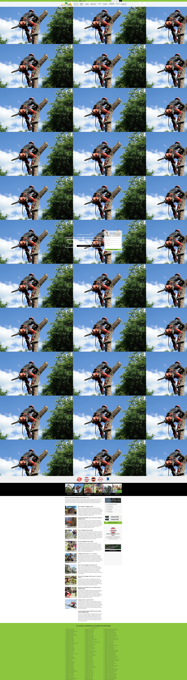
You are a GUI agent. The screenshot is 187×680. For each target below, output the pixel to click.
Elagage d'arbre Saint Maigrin (109, 644)
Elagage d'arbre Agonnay (70, 629)
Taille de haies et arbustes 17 (123, 4)
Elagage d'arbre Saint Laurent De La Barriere (112, 638)
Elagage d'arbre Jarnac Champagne (91, 651)
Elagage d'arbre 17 (76, 4)
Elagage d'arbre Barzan (70, 667)
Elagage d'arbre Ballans (70, 664)
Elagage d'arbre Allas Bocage (70, 633)
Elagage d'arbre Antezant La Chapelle (72, 643)
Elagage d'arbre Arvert (69, 652)
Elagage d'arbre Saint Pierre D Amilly (110, 673)
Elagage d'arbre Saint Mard (109, 646)
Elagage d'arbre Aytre (69, 660)
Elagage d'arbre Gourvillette (89, 637)
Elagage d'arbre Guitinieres (89, 645)
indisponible (68, 1)
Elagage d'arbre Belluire (70, 673)
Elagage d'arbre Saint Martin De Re (110, 658)
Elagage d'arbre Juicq (88, 658)
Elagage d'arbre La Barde (70, 666)
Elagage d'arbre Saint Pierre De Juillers (111, 674)
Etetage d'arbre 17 (87, 4)
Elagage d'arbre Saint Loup (109, 643)
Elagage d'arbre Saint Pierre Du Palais (110, 678)
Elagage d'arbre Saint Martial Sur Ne (110, 652)
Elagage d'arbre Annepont (70, 640)
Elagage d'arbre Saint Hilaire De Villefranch (111, 629)
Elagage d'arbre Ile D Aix (70, 632)
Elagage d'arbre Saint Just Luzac (110, 637)
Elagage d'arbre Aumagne (70, 657)
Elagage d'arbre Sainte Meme (109, 664)
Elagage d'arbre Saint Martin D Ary (110, 653)
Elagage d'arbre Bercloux (70, 677)
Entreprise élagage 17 (105, 4)
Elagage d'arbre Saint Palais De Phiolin (111, 670)
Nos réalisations (84, 245)
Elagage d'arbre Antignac (70, 644)
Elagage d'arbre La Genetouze (90, 629)
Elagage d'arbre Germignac (89, 631)
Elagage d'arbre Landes (89, 663)
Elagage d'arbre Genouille (89, 630)
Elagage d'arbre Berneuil (70, 679)
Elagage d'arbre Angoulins (70, 639)
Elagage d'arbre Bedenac (70, 672)
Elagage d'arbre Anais (69, 636)
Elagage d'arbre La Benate (70, 674)
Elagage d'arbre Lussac (89, 678)
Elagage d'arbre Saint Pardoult (109, 672)
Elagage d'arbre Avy (69, 659)
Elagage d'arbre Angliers (70, 638)
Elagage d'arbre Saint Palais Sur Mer (110, 671)
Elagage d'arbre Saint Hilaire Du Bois (110, 630)
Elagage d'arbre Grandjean (89, 638)
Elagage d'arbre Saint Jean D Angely (110, 632)
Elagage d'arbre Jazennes (89, 656)
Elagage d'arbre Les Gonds (89, 636)
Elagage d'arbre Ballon (69, 665)
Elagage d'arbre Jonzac (89, 657)
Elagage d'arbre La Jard (89, 650)
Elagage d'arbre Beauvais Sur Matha (72, 671)
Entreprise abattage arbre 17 (112, 4)
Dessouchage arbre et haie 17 (93, 4)
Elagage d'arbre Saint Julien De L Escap (111, 636)
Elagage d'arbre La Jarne (89, 652)
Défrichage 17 (118, 4)
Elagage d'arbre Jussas (89, 659)
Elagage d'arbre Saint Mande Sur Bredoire (111, 645)
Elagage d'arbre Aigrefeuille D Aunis (71, 631)
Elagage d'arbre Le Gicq (89, 633)
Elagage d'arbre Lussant (89, 679)
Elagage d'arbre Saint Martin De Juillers (111, 656)
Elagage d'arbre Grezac (89, 640)
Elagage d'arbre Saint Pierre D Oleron (110, 677)
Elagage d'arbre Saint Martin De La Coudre (111, 657)
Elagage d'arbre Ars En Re (70, 650)
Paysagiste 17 (100, 4)
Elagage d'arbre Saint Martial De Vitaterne (111, 651)
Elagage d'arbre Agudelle (70, 630)
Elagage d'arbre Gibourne (89, 632)
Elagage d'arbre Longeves (89, 670)
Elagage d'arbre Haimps (89, 646)
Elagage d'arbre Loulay (89, 673)
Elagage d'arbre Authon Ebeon (71, 658)
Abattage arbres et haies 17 (81, 4)
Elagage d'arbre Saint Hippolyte (109, 631)
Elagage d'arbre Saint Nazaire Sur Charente (111, 665)
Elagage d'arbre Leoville (89, 665)
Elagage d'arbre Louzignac (89, 674)
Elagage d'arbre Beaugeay (70, 670)
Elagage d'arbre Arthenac (70, 651)
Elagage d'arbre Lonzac (89, 671)
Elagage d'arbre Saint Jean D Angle (110, 633)
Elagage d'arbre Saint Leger (109, 640)
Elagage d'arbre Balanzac (70, 663)
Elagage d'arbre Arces (69, 645)
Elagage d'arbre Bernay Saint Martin (71, 678)
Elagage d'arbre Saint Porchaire (109, 679)
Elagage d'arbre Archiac (70, 646)
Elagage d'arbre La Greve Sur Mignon (91, 639)
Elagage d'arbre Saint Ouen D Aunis (110, 666)
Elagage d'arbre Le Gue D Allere (90, 644)
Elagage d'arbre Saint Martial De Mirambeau (111, 650)
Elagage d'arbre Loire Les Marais (90, 666)
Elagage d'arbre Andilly (69, 637)
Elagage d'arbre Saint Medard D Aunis (110, 663)
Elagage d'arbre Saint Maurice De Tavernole (111, 660)
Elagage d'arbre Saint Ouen (109, 667)
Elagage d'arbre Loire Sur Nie (90, 667)
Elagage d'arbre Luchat (89, 677)
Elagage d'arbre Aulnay (69, 656)
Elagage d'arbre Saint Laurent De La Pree (111, 639)
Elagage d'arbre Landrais (89, 664)
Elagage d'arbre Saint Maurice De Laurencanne (112, 659)
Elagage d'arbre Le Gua (89, 643)
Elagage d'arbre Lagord (89, 660)
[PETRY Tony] (66, 4)
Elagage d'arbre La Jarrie (89, 653)
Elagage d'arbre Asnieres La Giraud (71, 653)
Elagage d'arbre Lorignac (89, 672)
